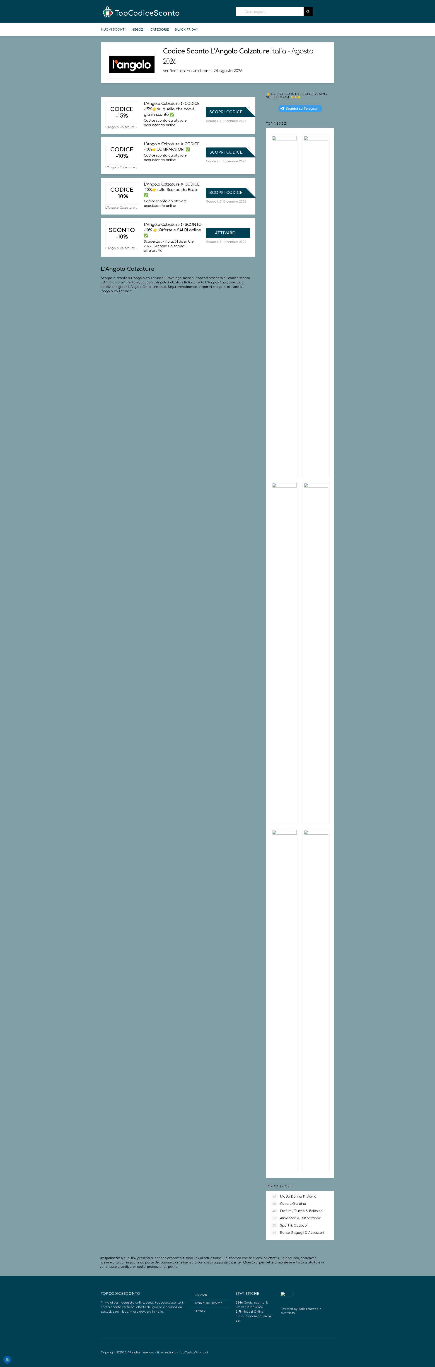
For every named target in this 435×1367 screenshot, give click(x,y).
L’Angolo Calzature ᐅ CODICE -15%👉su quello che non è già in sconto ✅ (172, 109)
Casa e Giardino (289, 1203)
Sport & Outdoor (290, 1225)
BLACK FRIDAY (186, 29)
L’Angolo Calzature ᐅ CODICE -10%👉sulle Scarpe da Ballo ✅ (172, 189)
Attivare (225, 233)
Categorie (159, 29)
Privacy (200, 1311)
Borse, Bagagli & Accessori (298, 1232)
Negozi (137, 29)
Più (159, 250)
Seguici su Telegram (302, 108)
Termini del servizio (208, 1303)
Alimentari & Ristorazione (297, 1218)
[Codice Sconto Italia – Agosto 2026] (140, 12)
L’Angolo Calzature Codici (122, 127)
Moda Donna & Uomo (294, 1196)
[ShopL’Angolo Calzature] (132, 64)
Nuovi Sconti (113, 29)
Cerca (308, 11)
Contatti (201, 1295)
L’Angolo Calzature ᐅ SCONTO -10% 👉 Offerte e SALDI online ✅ (173, 230)
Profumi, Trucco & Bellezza (297, 1211)
